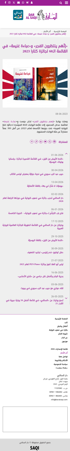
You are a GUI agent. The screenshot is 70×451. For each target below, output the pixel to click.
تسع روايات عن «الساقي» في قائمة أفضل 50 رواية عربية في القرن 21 (34, 302)
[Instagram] (9, 3)
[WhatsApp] (23, 3)
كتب (66, 322)
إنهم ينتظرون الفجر (43, 121)
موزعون (65, 341)
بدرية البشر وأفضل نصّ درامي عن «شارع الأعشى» (40, 276)
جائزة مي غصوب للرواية (58, 330)
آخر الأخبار (47, 31)
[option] (32, 160)
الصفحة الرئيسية (60, 31)
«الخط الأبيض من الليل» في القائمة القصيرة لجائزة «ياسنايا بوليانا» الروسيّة (36, 160)
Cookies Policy (62, 368)
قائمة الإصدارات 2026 (59, 349)
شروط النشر (63, 333)
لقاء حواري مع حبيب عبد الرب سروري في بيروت (42, 288)
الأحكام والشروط (61, 360)
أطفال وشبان (62, 326)
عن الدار (65, 337)
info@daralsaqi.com (59, 400)
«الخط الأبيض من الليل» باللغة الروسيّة (45, 240)
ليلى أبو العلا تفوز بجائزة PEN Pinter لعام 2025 (41, 264)
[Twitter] (14, 2)
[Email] (18, 3)
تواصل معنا (63, 356)
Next (66, 298)
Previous (66, 153)
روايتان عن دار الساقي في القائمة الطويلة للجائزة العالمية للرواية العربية (32, 226)
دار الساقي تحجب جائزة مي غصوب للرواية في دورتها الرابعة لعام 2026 (33, 199)
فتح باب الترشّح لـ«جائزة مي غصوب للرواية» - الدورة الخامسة (35, 213)
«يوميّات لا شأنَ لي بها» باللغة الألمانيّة (45, 186)
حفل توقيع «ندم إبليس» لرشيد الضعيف (45, 252)
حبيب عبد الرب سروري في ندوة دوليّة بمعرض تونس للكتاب (36, 174)
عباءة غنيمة (10, 121)
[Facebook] (5, 3)
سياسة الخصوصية (61, 364)
